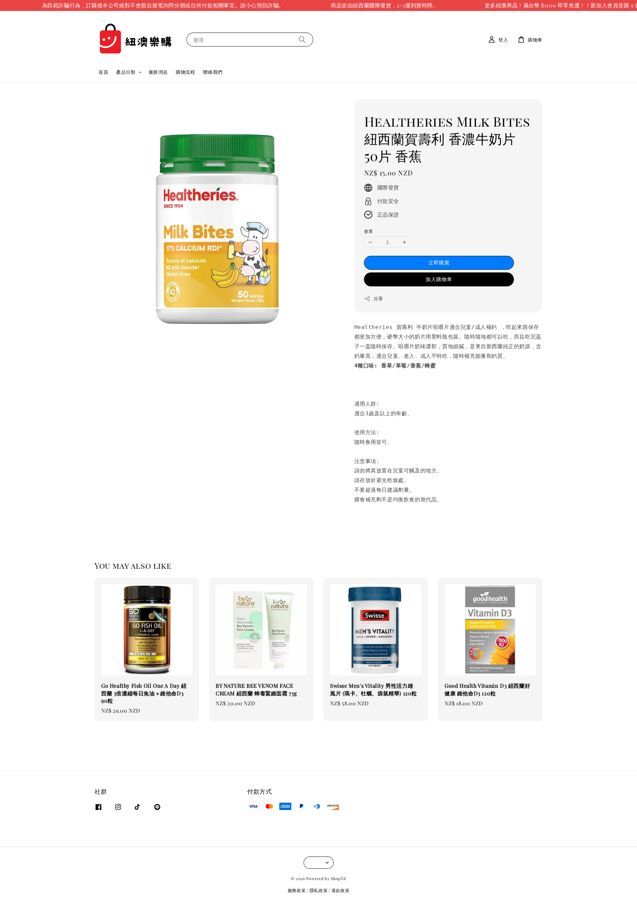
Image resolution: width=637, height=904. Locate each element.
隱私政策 (319, 890)
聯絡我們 (212, 72)
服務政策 (297, 890)
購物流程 (185, 72)
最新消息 (158, 72)
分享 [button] (378, 298)
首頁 (103, 72)
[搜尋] (302, 39)
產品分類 (125, 72)
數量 (368, 231)
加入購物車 (439, 279)
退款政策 (340, 890)
